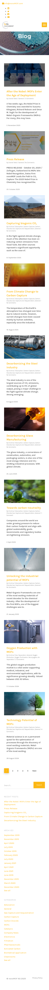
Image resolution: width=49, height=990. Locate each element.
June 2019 (8, 875)
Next (34, 771)
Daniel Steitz (13, 99)
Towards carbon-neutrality (24, 507)
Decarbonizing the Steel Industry (20, 820)
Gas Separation (20, 655)
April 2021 (9, 867)
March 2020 (10, 883)
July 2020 (8, 859)
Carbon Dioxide (11, 921)
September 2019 (11, 835)
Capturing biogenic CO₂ (22, 223)
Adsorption (19, 227)
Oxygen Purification (21, 657)
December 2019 (11, 879)
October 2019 (10, 851)
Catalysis (8, 929)
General (21, 99)
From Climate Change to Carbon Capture (23, 816)
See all (7, 890)
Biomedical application (15, 952)
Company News (11, 933)
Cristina (11, 227)
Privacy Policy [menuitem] (37, 978)
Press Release (15, 159)
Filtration (8, 940)
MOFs (6, 925)
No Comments (30, 163)
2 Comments (29, 99)
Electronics (9, 936)
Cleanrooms (9, 956)
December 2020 (11, 887)
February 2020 (11, 855)
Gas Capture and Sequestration (23, 229)
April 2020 (9, 843)
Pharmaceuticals (12, 944)
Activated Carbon (12, 948)
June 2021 (8, 871)
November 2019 (11, 839)
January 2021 (10, 863)
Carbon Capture (29, 227)
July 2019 (8, 847)
